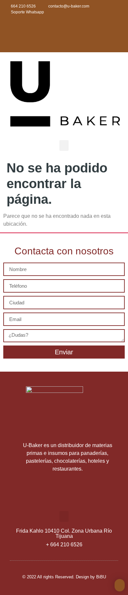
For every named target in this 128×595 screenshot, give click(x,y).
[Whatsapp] (86, 28)
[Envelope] (108, 28)
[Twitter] (42, 28)
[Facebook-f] (20, 28)
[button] (64, 145)
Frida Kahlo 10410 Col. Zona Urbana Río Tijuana (64, 533)
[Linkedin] (64, 28)
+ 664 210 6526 (64, 544)
